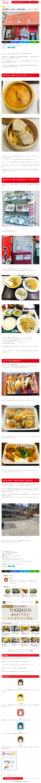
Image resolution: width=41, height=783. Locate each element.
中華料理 (3, 6)
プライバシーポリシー (27, 778)
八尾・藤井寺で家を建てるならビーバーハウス (21, 2)
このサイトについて (35, 778)
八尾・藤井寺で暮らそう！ (18, 781)
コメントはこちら (34, 2)
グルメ (9, 47)
